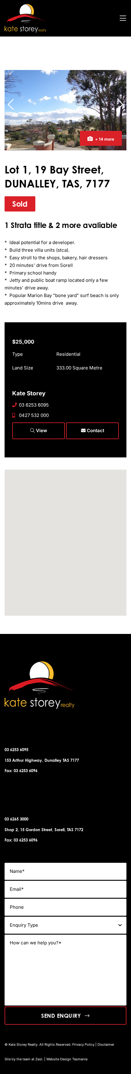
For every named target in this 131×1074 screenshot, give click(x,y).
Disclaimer (105, 1044)
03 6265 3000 (16, 819)
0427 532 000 (34, 415)
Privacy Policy (83, 1044)
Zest (38, 1059)
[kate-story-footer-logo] (26, 6)
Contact (95, 430)
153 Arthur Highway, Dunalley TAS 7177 (42, 760)
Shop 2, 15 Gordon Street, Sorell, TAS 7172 (44, 829)
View (41, 430)
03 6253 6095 (34, 405)
